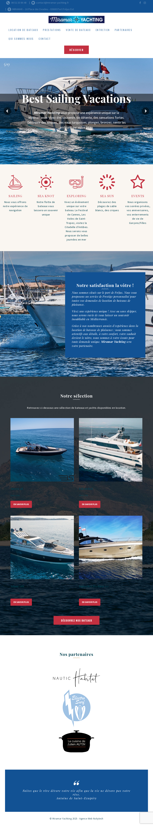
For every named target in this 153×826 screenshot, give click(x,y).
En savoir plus (21, 504)
